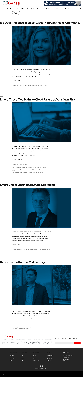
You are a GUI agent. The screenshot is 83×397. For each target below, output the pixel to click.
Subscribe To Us (44, 368)
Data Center (30, 249)
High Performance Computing (28, 167)
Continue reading (17, 80)
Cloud (41, 85)
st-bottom (31, 172)
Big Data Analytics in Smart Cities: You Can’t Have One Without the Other (41, 24)
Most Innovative (41, 8)
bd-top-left (15, 86)
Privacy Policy (64, 374)
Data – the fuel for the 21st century (22, 262)
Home (3, 8)
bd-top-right (15, 328)
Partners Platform (31, 8)
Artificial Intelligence (17, 165)
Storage (31, 169)
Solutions (23, 8)
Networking (18, 169)
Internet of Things (38, 167)
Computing (47, 165)
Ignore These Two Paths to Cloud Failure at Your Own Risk (37, 99)
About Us (67, 8)
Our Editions (56, 8)
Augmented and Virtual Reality (28, 165)
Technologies (10, 8)
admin (14, 85)
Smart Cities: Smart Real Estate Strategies (27, 184)
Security (23, 169)
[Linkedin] (41, 366)
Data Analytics (15, 167)
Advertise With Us (38, 368)
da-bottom (26, 328)
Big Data (31, 85)
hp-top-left (42, 249)
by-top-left (21, 328)
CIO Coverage (36, 85)
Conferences (49, 8)
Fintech (19, 167)
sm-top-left (25, 86)
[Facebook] (45, 366)
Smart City (45, 85)
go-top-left (20, 86)
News (62, 8)
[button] (80, 9)
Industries (17, 8)
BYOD (41, 165)
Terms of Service (57, 374)
